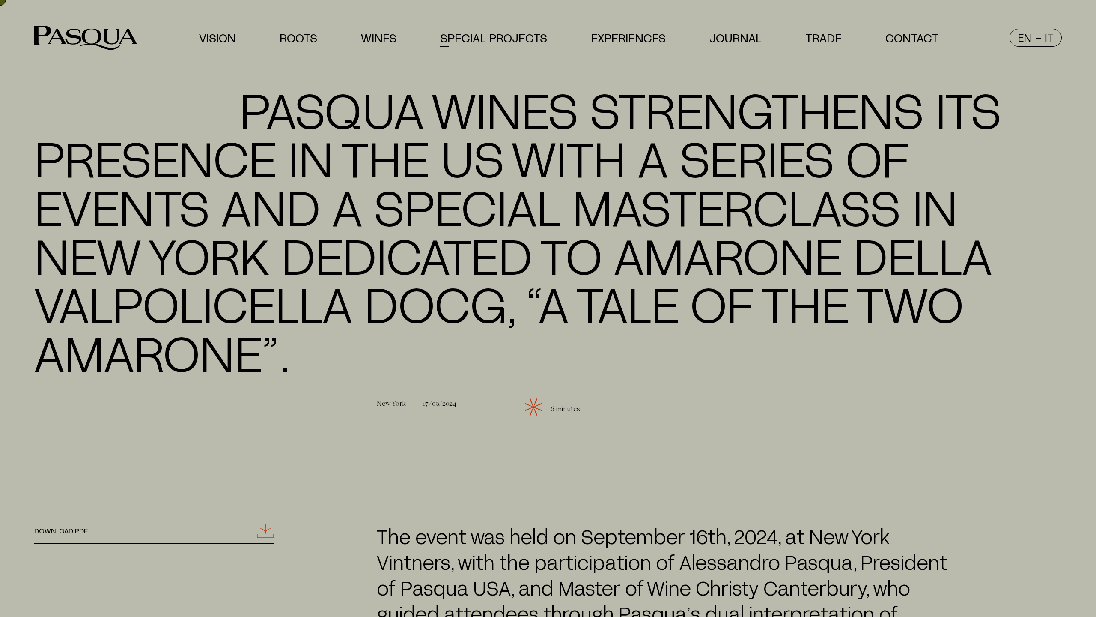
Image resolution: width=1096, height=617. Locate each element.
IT (1049, 37)
